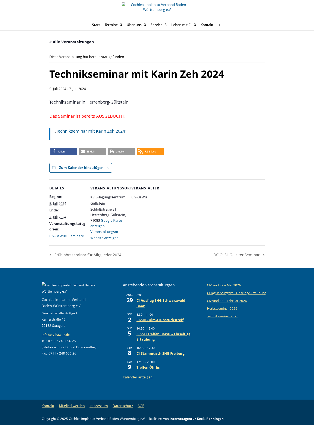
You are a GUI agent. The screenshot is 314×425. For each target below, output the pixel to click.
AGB (141, 405)
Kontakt (207, 25)
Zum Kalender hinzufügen (81, 167)
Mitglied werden (72, 405)
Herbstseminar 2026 (222, 308)
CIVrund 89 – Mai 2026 (224, 285)
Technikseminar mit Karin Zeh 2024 (90, 131)
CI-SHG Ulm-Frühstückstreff (159, 320)
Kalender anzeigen (138, 377)
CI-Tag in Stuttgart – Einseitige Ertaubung (236, 293)
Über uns (134, 25)
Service (156, 25)
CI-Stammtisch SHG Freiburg (160, 353)
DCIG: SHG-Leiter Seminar (237, 254)
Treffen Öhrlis (148, 367)
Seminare (76, 236)
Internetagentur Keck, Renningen (197, 418)
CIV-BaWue (58, 236)
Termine (111, 25)
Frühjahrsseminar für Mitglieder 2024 (87, 254)
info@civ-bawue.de (56, 335)
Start (96, 25)
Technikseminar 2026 (222, 316)
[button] (63, 151)
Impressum (99, 405)
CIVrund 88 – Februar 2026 (227, 301)
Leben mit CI (181, 25)
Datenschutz (123, 405)
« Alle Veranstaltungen (71, 41)
